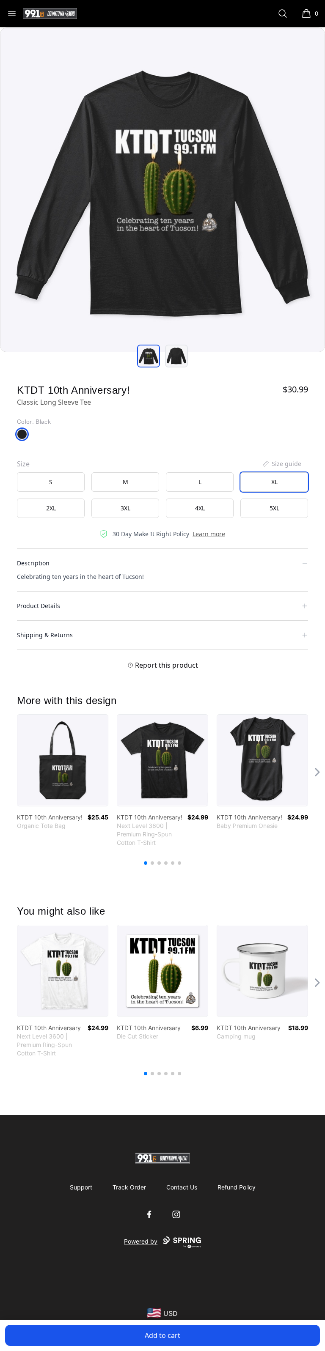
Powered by (140, 1241)
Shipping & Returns (45, 635)
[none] (281, 464)
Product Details (38, 606)
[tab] (148, 356)
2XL (51, 508)
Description (33, 563)
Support (81, 1187)
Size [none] (23, 464)
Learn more (209, 534)
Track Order (129, 1187)
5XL (274, 508)
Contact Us (181, 1187)
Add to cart (162, 1335)
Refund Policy (237, 1187)
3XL (125, 508)
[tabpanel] (162, 189)
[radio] (51, 482)
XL (274, 482)
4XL (200, 508)
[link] (62, 760)
